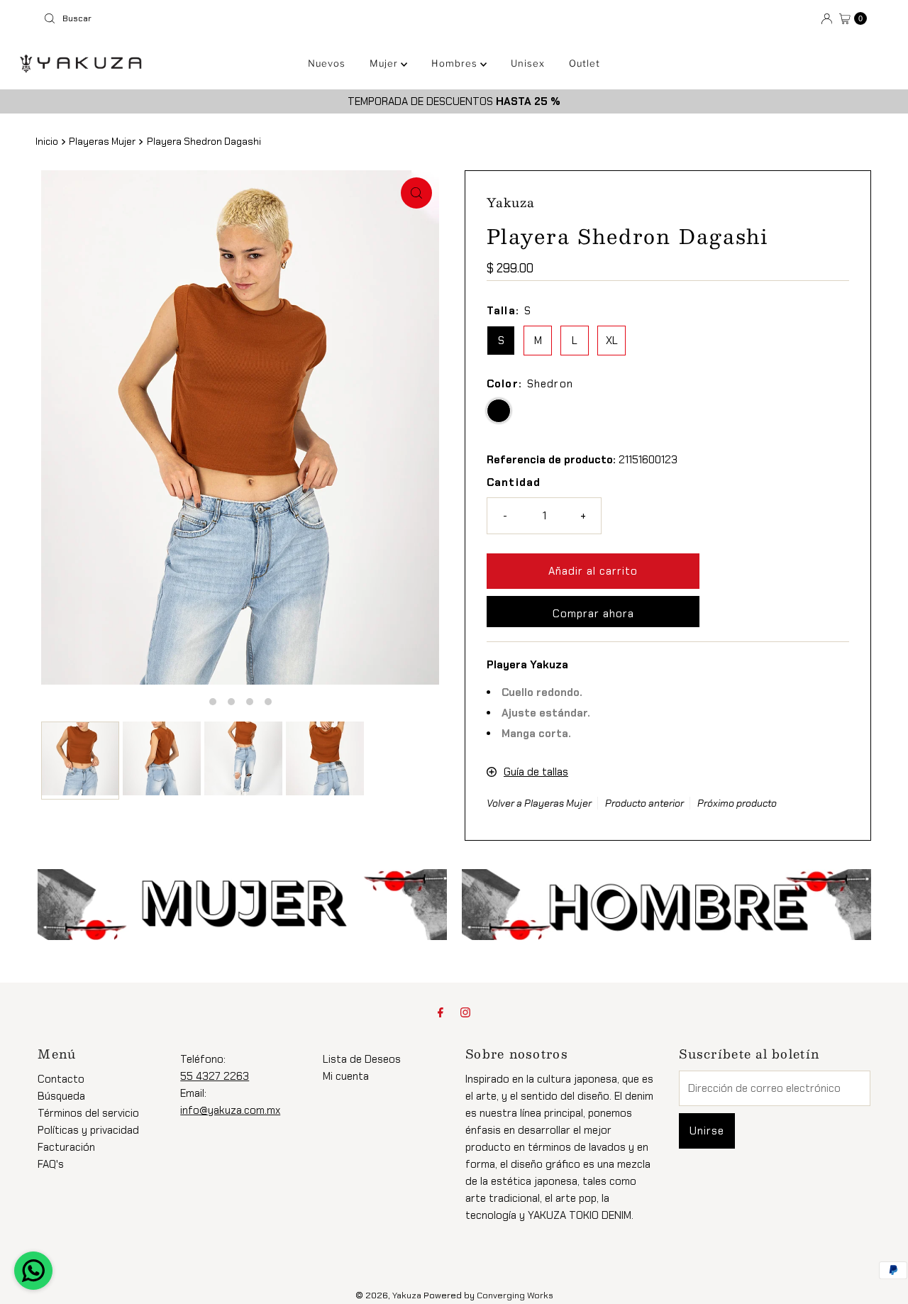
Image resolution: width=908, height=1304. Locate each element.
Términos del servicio (88, 1113)
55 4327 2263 (214, 1076)
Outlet (584, 63)
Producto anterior (644, 803)
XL (612, 340)
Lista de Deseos (362, 1059)
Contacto (61, 1079)
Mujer (385, 63)
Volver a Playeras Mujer (539, 803)
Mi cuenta (346, 1076)
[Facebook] (440, 1012)
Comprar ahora (593, 614)
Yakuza (406, 1295)
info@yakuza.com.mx (230, 1110)
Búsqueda (61, 1096)
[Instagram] (465, 1012)
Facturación (66, 1147)
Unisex (528, 63)
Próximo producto (737, 803)
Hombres (455, 63)
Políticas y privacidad (88, 1130)
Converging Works (515, 1295)
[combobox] (243, 18)
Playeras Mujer (102, 142)
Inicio (46, 142)
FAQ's (51, 1164)
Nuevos (326, 63)
